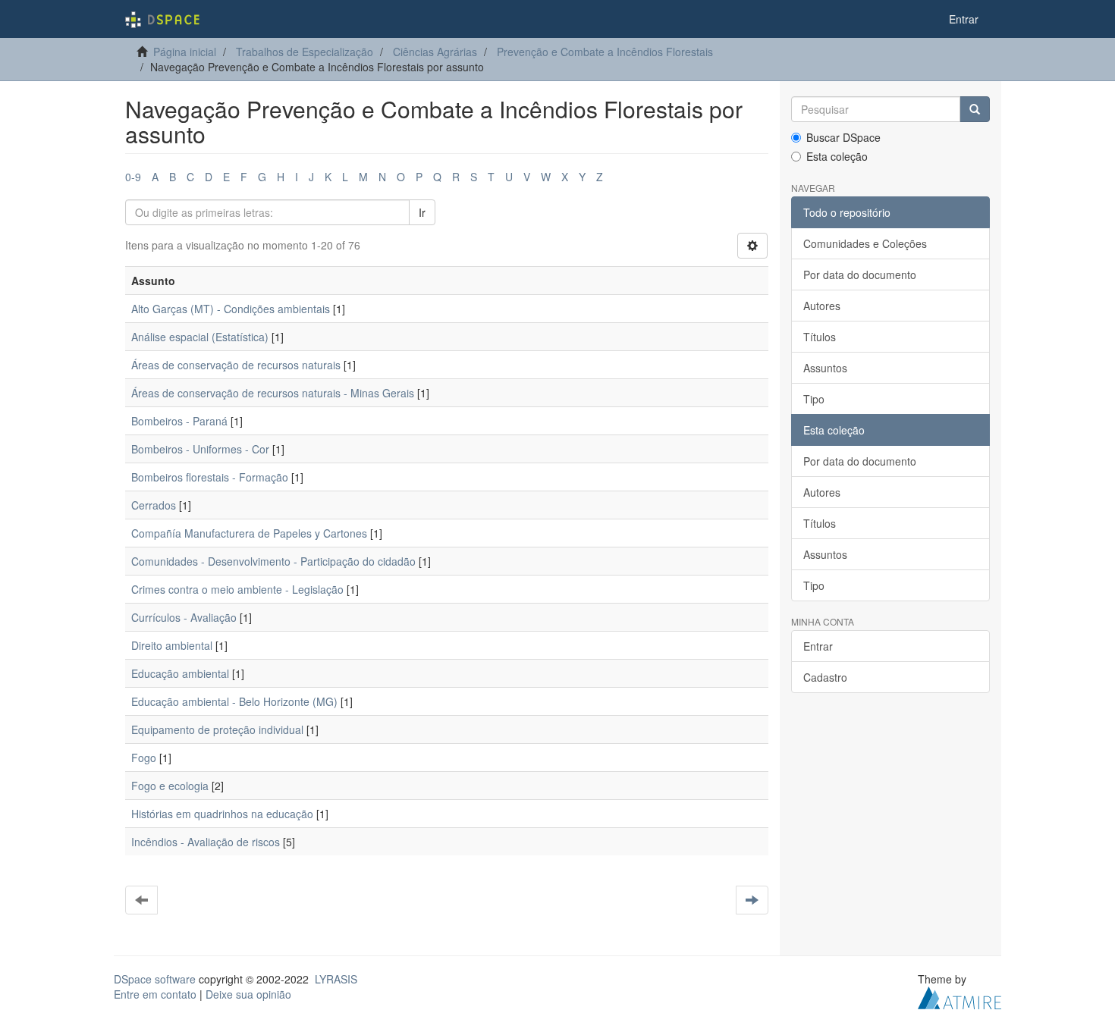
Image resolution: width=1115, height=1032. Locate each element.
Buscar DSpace (843, 137)
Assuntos (825, 367)
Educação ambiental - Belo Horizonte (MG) (234, 701)
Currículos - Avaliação (184, 617)
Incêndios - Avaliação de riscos (205, 841)
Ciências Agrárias (435, 51)
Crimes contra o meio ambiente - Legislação (237, 589)
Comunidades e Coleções (865, 243)
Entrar (818, 646)
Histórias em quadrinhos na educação (222, 813)
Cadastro (825, 677)
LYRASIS (336, 979)
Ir (422, 212)
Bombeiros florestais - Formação (209, 477)
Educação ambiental (180, 673)
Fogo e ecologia (170, 785)
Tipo (813, 398)
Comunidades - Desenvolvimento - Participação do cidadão (273, 561)
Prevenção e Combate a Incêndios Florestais (605, 51)
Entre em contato (155, 994)
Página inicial (184, 51)
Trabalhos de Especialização (304, 51)
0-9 (133, 176)
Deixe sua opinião (248, 994)
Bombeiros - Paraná (179, 420)
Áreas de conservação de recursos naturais (236, 364)
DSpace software (155, 979)
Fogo (143, 757)
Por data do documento (859, 274)
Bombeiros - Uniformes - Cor (200, 448)
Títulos (819, 336)
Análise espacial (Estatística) (200, 336)
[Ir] (975, 109)
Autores (821, 305)
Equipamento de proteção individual (217, 729)
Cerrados (153, 505)
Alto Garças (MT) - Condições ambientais (230, 308)
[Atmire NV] (959, 996)
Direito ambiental (171, 645)
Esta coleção (837, 156)
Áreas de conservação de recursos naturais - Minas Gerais (272, 392)
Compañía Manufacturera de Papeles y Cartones (249, 533)
